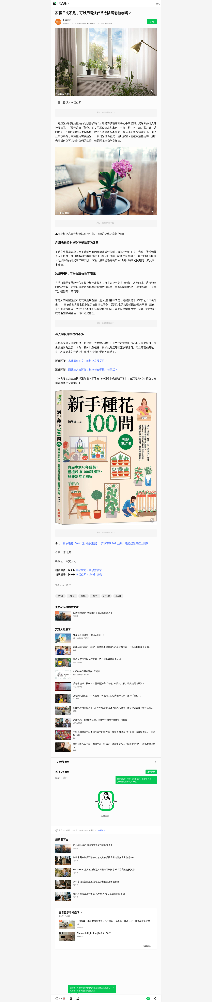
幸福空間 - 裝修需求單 (89, 570)
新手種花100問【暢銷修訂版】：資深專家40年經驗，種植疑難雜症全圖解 (106, 543)
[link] (71, 998)
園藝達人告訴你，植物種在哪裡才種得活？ (93, 369)
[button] (60, 998)
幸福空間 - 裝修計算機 (89, 574)
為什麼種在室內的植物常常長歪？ (87, 360)
